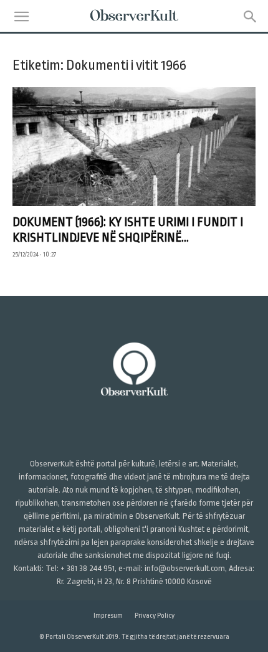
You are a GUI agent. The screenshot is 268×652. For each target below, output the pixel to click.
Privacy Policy (155, 616)
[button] (21, 17)
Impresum (108, 616)
